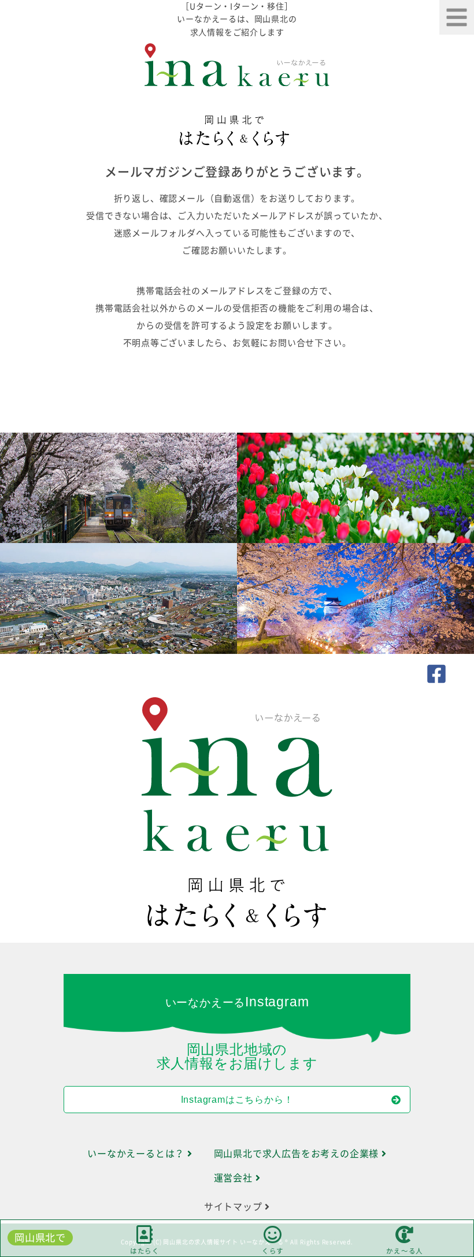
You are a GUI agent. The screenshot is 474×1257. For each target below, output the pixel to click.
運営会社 (234, 1177)
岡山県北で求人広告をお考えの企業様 (298, 1153)
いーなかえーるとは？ (137, 1153)
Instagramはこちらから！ (237, 1099)
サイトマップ (234, 1206)
